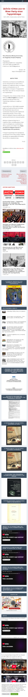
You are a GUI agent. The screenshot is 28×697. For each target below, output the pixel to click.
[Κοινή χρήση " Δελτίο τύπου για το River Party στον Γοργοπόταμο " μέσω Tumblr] (12, 162)
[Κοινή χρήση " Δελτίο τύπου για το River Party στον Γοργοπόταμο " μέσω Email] (12, 165)
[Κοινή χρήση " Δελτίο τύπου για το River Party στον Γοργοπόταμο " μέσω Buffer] (20, 162)
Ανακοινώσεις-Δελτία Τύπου (17, 17)
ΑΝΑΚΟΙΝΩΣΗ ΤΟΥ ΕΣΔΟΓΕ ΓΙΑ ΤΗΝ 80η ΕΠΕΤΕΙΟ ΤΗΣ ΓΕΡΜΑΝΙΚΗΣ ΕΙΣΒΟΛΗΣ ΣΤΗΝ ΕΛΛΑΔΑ (15, 341)
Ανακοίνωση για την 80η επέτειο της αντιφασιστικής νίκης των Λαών (13, 248)
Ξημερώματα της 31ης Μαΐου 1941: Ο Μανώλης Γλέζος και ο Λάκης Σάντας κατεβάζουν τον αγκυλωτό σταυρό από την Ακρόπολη (14, 271)
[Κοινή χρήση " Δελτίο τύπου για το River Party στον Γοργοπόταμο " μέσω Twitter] (7, 162)
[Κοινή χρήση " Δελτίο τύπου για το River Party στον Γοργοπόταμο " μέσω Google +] (10, 162)
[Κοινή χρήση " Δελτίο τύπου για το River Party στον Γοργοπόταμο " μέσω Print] (15, 165)
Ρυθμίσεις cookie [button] (5, 694)
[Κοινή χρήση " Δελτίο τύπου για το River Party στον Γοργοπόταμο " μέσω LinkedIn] (18, 162)
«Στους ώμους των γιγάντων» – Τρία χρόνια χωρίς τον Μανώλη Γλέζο (16, 317)
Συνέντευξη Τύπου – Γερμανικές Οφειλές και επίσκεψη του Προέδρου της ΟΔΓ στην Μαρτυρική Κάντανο (14, 203)
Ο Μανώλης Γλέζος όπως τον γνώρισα (16, 311)
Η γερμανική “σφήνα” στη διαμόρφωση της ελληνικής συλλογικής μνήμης (16, 322)
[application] (14, 537)
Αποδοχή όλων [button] (14, 694)
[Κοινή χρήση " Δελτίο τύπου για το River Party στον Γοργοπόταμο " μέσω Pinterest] (15, 162)
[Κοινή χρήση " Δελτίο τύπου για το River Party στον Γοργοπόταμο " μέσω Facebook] (5, 162)
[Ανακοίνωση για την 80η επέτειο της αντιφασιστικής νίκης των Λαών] (14, 238)
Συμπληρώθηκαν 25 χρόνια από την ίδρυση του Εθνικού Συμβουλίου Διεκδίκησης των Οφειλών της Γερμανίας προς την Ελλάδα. (13, 354)
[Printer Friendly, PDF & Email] (6, 152)
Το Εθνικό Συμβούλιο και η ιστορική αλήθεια (16, 335)
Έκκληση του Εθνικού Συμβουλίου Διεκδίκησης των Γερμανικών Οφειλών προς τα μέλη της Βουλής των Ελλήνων (14, 226)
